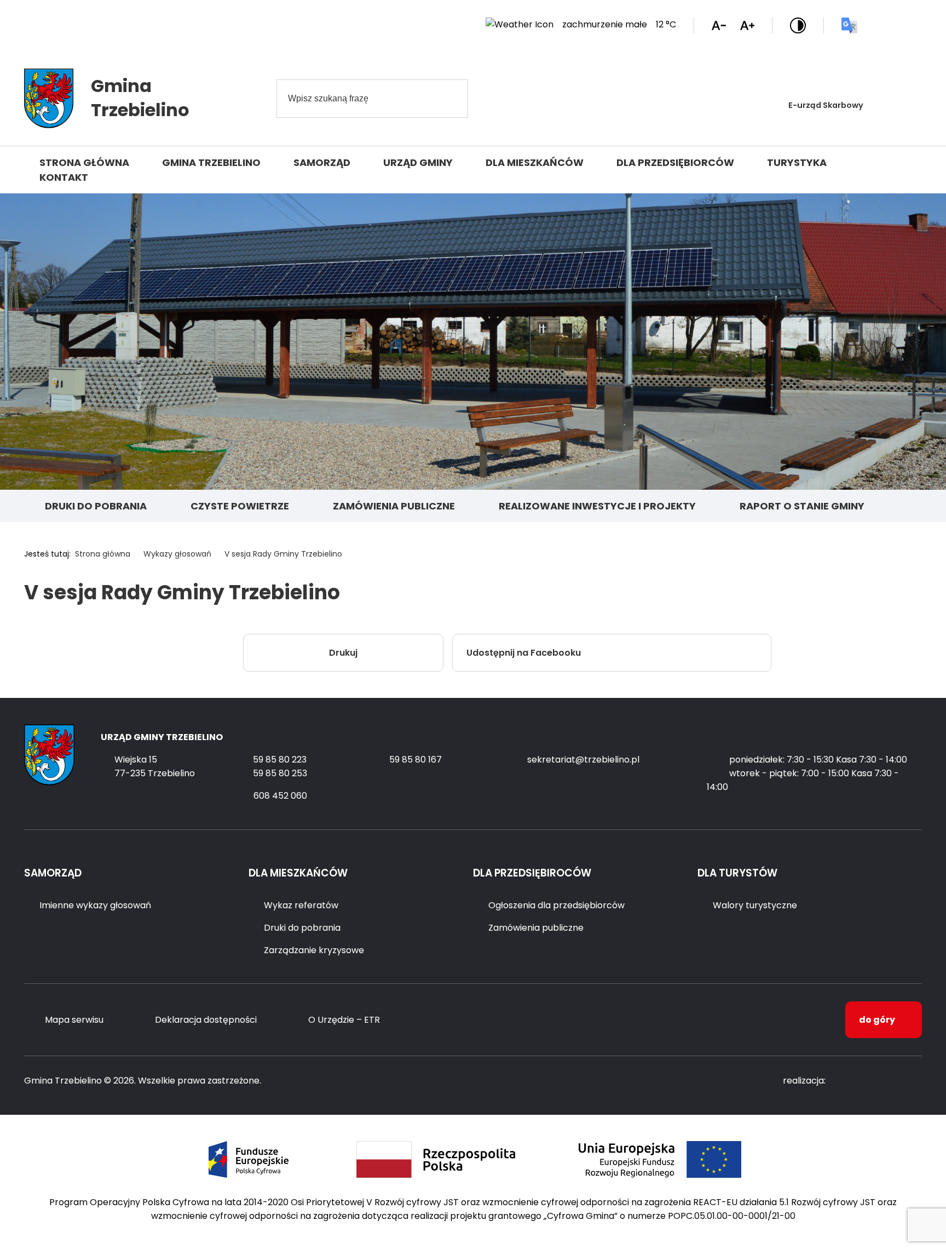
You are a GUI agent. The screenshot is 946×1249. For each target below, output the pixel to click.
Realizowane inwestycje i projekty (597, 506)
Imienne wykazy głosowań (95, 905)
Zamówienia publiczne (394, 506)
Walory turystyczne (755, 905)
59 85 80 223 (280, 759)
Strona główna (84, 162)
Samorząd (321, 162)
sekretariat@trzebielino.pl (583, 759)
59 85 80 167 (415, 759)
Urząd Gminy (418, 162)
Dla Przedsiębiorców (675, 162)
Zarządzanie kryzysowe (314, 950)
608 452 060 (280, 795)
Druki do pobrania (96, 506)
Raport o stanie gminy (802, 506)
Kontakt (63, 177)
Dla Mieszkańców (535, 162)
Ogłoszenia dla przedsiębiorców (556, 905)
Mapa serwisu (74, 1019)
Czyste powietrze (240, 506)
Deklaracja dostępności (206, 1019)
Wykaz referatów (301, 905)
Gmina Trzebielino (211, 162)
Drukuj (343, 652)
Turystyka (797, 162)
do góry (877, 1019)
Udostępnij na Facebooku (523, 652)
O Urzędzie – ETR (344, 1019)
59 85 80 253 (280, 773)
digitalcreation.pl (878, 1081)
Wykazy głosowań (177, 553)
